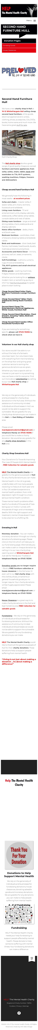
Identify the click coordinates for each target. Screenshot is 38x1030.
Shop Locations (19, 974)
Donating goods (9, 566)
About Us (19, 970)
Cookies (12, 1006)
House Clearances (9, 50)
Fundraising (19, 983)
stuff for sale (22, 125)
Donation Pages (12, 41)
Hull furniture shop (18, 283)
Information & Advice (19, 978)
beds (28, 172)
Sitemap (26, 1006)
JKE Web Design (26, 1027)
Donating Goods (9, 45)
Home (19, 966)
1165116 (29, 1003)
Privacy (18, 1006)
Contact (19, 987)
